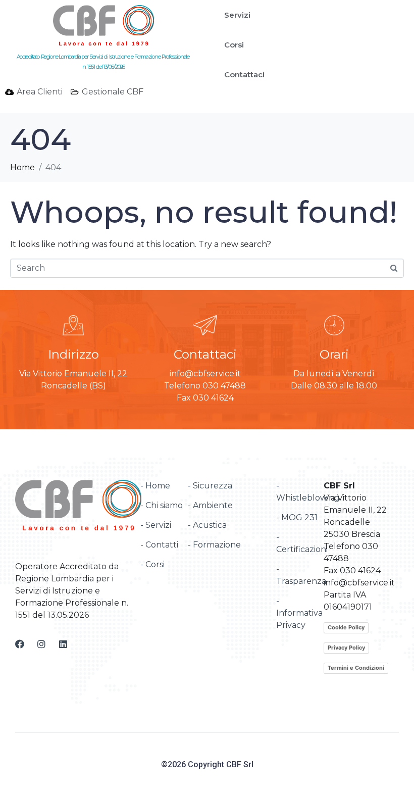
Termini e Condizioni (356, 667)
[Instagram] (41, 644)
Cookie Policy (346, 627)
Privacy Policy (346, 647)
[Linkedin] (63, 644)
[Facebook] (19, 644)
